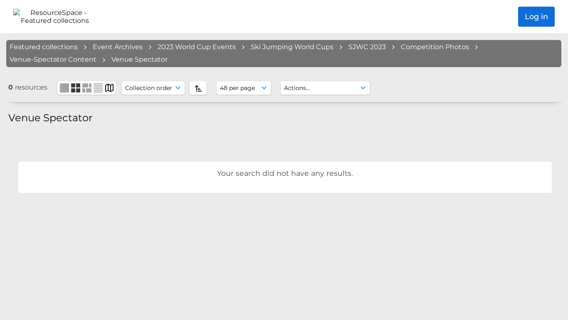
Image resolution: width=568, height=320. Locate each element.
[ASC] (198, 88)
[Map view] (109, 87)
